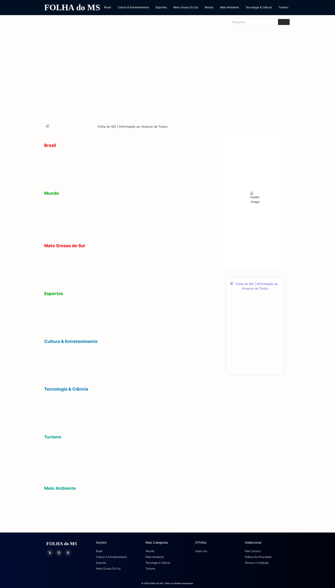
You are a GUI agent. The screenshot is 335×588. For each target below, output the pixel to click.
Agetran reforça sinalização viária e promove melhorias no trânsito (82, 107)
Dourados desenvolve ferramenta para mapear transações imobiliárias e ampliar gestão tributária (118, 403)
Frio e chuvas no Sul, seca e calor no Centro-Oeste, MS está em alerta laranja (104, 526)
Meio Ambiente (229, 7)
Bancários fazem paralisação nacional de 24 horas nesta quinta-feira (97, 183)
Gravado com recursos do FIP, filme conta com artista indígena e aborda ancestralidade (112, 367)
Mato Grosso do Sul (64, 245)
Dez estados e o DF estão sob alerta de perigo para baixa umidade (95, 514)
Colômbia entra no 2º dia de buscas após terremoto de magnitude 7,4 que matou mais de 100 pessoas (122, 236)
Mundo (209, 7)
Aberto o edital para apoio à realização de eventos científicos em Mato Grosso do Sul (110, 415)
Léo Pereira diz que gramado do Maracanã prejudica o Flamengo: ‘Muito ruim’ (103, 319)
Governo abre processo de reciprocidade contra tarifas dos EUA (94, 207)
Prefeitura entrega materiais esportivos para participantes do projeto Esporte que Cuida (110, 331)
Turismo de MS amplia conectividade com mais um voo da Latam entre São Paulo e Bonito (113, 463)
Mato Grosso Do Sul (185, 7)
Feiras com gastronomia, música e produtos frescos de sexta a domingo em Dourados (110, 355)
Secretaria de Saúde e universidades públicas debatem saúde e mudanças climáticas (248, 105)
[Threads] (68, 552)
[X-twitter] (49, 552)
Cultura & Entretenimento (133, 7)
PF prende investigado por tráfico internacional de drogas (88, 171)
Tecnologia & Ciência (258, 7)
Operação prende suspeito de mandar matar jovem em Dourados (116, 66)
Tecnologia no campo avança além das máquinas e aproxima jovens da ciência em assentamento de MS (124, 427)
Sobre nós (201, 551)
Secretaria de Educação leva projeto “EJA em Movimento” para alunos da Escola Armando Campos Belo (166, 105)
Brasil (107, 7)
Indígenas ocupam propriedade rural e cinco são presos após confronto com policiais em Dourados (121, 159)
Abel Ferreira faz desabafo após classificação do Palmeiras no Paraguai (99, 307)
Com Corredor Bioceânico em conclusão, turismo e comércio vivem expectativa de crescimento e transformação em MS (130, 476)
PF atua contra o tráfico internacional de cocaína (82, 219)
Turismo (283, 7)
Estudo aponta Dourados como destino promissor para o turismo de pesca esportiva (109, 451)
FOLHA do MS (72, 7)
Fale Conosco (253, 551)
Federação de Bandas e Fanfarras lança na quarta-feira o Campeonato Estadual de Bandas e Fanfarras (123, 379)
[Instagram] (58, 552)
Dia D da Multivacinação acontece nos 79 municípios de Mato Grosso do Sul (248, 62)
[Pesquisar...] (284, 22)
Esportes (161, 7)
